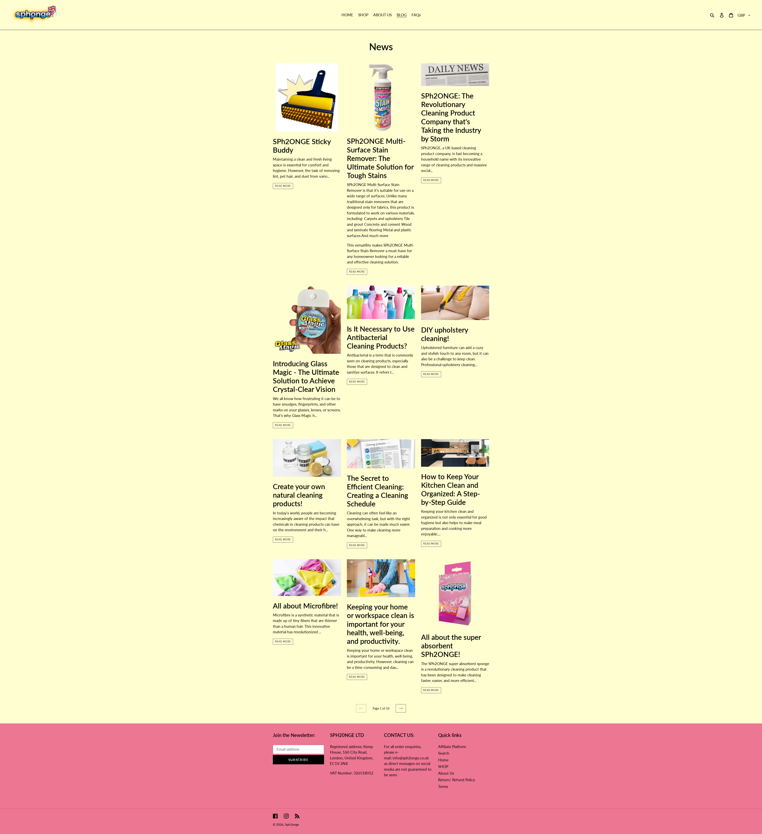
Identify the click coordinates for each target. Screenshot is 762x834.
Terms (443, 786)
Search (443, 753)
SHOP (443, 766)
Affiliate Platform (452, 746)
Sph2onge (292, 824)
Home (443, 760)
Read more (283, 185)
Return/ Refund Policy (456, 779)
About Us (446, 773)
